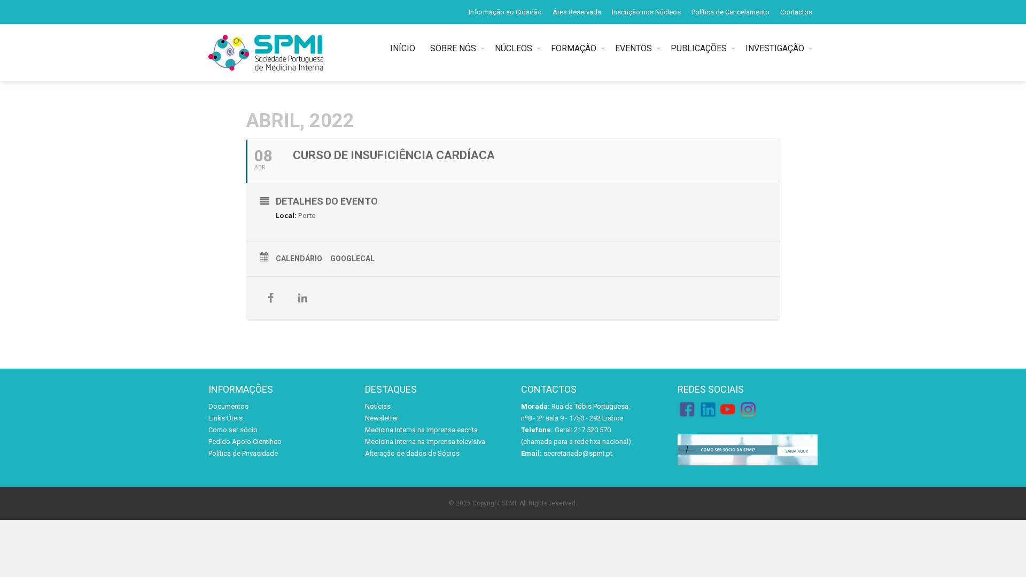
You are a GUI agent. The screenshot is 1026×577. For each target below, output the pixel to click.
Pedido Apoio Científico (245, 442)
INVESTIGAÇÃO (774, 48)
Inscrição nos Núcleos (646, 12)
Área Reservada (577, 12)
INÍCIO (404, 48)
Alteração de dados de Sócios (412, 453)
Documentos (228, 406)
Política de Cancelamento (730, 12)
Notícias (378, 406)
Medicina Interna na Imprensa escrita (421, 430)
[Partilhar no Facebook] (270, 298)
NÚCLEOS (513, 48)
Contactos (796, 12)
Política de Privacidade (243, 453)
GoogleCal (352, 258)
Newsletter (381, 418)
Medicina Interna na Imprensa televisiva (425, 442)
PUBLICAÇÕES (699, 48)
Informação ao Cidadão (505, 12)
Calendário (299, 258)
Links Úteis (225, 418)
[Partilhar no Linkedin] (302, 298)
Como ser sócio (233, 430)
